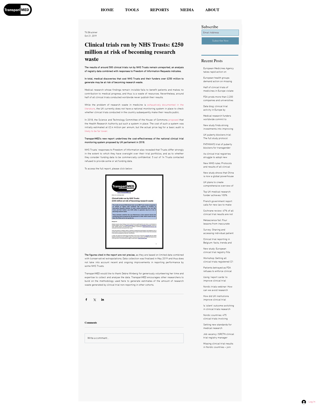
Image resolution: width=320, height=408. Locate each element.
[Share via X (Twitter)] (94, 299)
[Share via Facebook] (86, 299)
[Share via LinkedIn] (102, 299)
